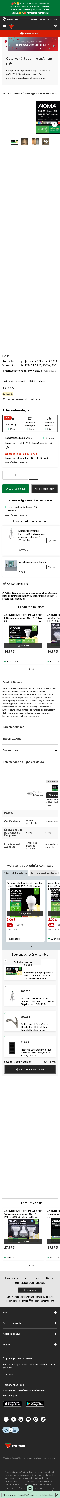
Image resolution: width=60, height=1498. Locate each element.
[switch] (31, 793)
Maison (17, 93)
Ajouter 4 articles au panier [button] (30, 1069)
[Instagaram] (20, 1419)
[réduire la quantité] (25, 475)
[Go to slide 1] (14, 141)
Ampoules (43, 93)
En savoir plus (10, 1395)
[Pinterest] (35, 1419)
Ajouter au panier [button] (15, 488)
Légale (6, 1344)
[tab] (11, 423)
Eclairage (30, 93)
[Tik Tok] (43, 1419)
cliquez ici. (19, 598)
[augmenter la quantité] (5, 475)
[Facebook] (6, 1419)
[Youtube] (28, 1419)
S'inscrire (10, 1374)
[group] (11, 924)
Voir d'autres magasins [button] (16, 462)
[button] (31, 438)
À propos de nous (11, 1334)
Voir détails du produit (14, 381)
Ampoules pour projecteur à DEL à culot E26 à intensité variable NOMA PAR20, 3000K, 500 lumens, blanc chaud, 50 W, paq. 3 (29, 365)
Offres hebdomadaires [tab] (15, 873)
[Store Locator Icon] (4, 19)
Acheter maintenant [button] (44, 489)
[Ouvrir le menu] (4, 26)
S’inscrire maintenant (43, 1300)
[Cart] (55, 26)
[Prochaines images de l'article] (55, 124)
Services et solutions (13, 1323)
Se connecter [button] (30, 1290)
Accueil (6, 93)
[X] (13, 1419)
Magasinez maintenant (38, 12)
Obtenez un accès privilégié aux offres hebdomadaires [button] (28, 1495)
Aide (5, 1312)
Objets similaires (37, 381)
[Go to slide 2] (24, 141)
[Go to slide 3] (35, 141)
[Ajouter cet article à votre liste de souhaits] (33, 475)
